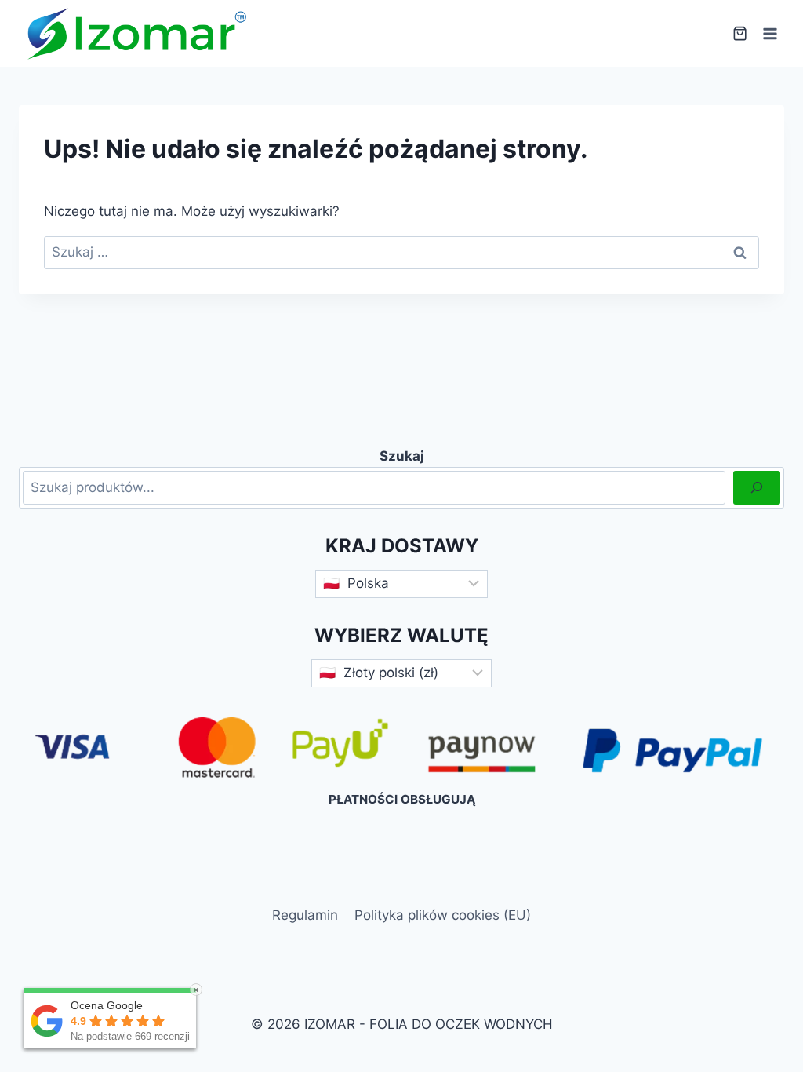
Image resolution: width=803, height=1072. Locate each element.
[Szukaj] (756, 488)
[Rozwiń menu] (769, 33)
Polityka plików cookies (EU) (442, 915)
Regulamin (305, 915)
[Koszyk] (739, 33)
